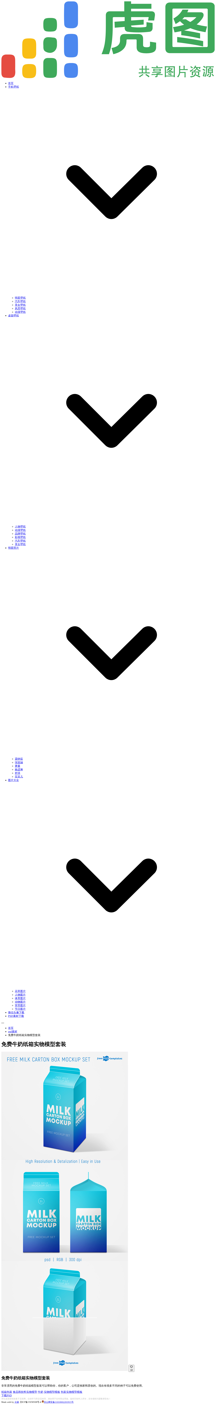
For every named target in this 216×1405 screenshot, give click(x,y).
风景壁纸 (20, 308)
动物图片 (20, 1001)
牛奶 (40, 1391)
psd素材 (12, 1031)
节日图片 (20, 1008)
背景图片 (20, 1005)
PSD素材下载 (16, 1016)
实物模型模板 (52, 1391)
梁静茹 (19, 758)
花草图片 (20, 991)
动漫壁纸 (20, 312)
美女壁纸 (20, 304)
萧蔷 (17, 766)
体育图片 (20, 998)
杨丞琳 (19, 769)
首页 (11, 83)
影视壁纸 (20, 537)
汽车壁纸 (20, 301)
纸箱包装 (6, 1391)
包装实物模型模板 (71, 1391)
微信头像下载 (16, 1012)
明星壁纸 (20, 297)
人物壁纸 (20, 526)
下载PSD (6, 1395)
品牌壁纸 (20, 533)
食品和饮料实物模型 (25, 1391)
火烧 (17, 1402)
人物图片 (20, 994)
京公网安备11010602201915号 (59, 1402)
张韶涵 (19, 762)
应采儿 (19, 776)
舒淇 (17, 773)
